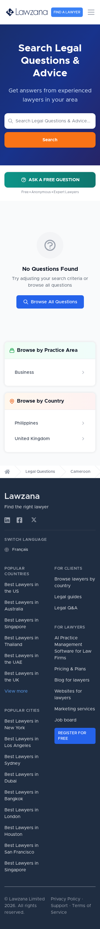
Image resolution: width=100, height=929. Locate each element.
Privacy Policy (65, 899)
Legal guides (68, 597)
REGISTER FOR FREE (72, 736)
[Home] (7, 471)
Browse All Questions (54, 302)
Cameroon (80, 472)
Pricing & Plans (70, 669)
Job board (65, 720)
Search (50, 140)
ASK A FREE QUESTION (54, 180)
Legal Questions (40, 472)
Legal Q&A (66, 608)
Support (59, 905)
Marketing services (74, 709)
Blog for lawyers (71, 680)
